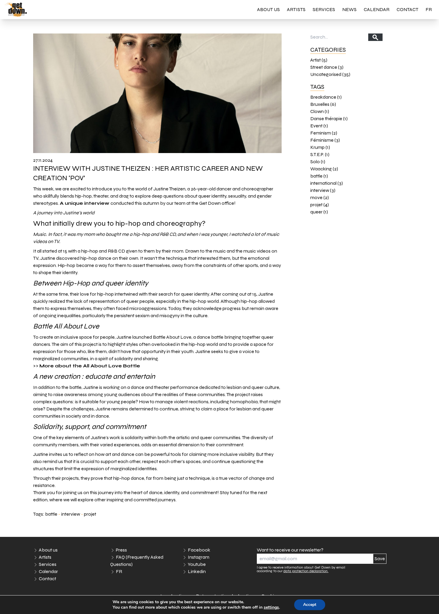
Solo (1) (317, 161)
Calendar (376, 9)
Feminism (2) (323, 133)
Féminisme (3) (325, 140)
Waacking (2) (324, 169)
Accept (309, 604)
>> (86, 366)
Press (121, 550)
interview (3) (322, 190)
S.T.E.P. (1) (319, 154)
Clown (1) (319, 111)
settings (271, 607)
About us (268, 9)
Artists (296, 9)
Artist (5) (318, 60)
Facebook (199, 550)
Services (324, 9)
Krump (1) (320, 147)
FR (429, 9)
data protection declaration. (306, 571)
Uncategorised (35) (330, 74)
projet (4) (319, 204)
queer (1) (319, 212)
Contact (407, 9)
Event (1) (319, 126)
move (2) (319, 197)
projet (90, 514)
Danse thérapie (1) (329, 118)
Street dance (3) (326, 67)
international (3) (326, 183)
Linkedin (197, 571)
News (349, 9)
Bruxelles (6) (323, 104)
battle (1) (319, 176)
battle (51, 514)
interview (70, 514)
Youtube (197, 564)
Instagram (198, 557)
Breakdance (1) (326, 97)
